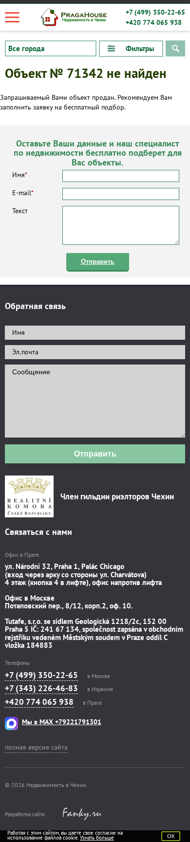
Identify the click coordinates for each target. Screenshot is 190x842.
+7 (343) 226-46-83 (41, 688)
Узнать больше (97, 837)
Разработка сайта (24, 814)
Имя (19, 174)
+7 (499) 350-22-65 (155, 12)
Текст (20, 210)
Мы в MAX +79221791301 (61, 721)
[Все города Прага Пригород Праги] (50, 48)
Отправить (97, 261)
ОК (170, 836)
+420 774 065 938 (154, 22)
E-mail (23, 192)
